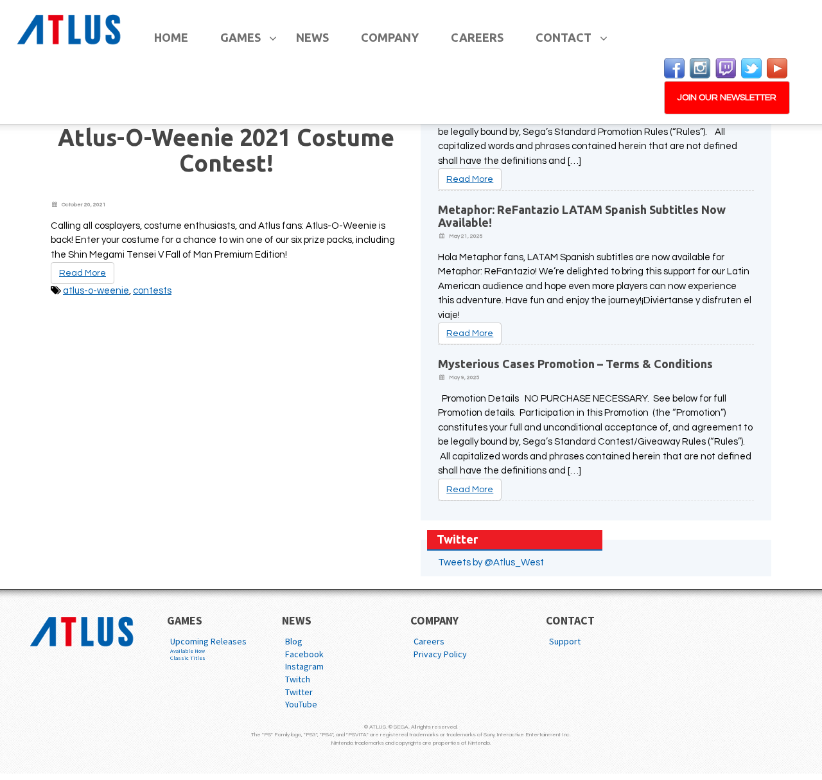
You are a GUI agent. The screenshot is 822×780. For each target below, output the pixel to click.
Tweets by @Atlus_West (491, 562)
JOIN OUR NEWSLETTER (727, 97)
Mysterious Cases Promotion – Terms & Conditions (575, 363)
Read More (82, 273)
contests (152, 291)
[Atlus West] (70, 27)
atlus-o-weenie (96, 291)
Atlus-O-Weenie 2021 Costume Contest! (226, 150)
